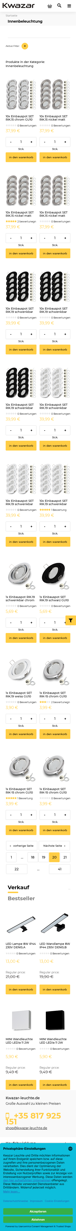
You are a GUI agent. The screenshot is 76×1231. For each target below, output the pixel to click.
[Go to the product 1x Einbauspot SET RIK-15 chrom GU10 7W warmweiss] (55, 767)
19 (43, 857)
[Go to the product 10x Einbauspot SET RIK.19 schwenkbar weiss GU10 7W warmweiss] (55, 478)
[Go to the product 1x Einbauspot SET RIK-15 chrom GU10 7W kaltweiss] (55, 670)
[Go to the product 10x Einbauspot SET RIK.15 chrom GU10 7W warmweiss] (21, 94)
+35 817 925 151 (33, 1117)
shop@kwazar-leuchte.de (26, 1128)
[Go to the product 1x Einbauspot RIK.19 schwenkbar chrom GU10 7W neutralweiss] (21, 574)
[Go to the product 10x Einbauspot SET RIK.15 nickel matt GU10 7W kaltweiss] (55, 94)
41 (59, 869)
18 (32, 857)
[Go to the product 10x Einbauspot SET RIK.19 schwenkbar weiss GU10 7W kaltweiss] (55, 382)
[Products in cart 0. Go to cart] (50, 6)
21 (65, 857)
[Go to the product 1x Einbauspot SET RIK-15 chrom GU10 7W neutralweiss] (21, 767)
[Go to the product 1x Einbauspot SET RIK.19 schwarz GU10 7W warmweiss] (55, 574)
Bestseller (21, 898)
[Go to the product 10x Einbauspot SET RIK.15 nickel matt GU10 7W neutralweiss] (21, 190)
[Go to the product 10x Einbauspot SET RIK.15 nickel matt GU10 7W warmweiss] (55, 190)
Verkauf (18, 887)
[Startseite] (18, 6)
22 (17, 869)
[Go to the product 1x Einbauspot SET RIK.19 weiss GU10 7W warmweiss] (21, 670)
